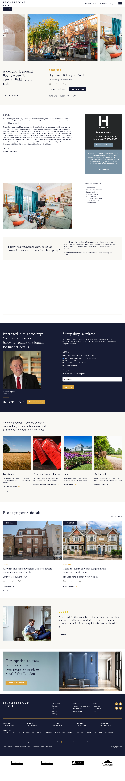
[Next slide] (120, 35)
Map (74, 96)
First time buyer (70, 360)
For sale (55, 706)
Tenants (76, 703)
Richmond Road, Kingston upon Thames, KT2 (80, 577)
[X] (12, 95)
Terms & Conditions (8, 742)
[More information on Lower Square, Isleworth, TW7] (32, 540)
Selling (54, 711)
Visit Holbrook (103, 170)
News (95, 703)
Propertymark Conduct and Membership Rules (75, 742)
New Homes (77, 709)
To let (54, 709)
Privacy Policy (20, 742)
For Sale (88, 3)
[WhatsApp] (15, 95)
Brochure (53, 96)
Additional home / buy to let (75, 362)
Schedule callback (103, 145)
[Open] (120, 3)
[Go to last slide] (4, 35)
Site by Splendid (116, 747)
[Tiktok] (116, 704)
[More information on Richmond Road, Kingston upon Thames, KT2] (92, 540)
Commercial (77, 711)
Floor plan (64, 96)
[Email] (17, 95)
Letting (54, 714)
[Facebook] (9, 95)
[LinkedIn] (120, 708)
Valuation (103, 3)
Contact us (97, 709)
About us (96, 706)
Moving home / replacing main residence (80, 358)
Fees (94, 711)
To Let (95, 3)
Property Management (81, 706)
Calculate (68, 387)
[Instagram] (116, 708)
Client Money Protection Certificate (51, 742)
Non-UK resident (70, 365)
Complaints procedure (32, 742)
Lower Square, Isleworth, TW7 (15, 577)
